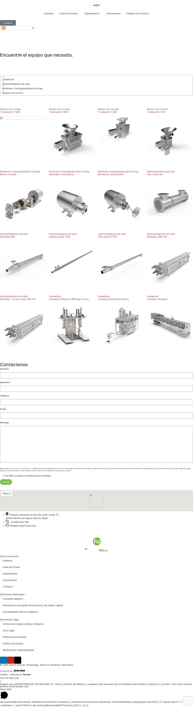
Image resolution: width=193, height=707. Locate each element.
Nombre (4, 369)
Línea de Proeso (11, 567)
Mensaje (4, 422)
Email (3, 409)
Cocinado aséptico (13, 598)
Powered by (7, 671)
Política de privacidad (14, 637)
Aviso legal (8, 630)
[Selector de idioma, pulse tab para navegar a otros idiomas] (17, 28)
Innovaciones (114, 13)
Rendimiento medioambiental (18, 650)
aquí (26, 686)
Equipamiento (92, 13)
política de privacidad (38, 475)
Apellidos (5, 382)
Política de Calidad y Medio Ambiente (23, 624)
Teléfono (4, 396)
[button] (96, 693)
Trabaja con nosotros (137, 13)
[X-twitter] (17, 660)
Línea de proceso (68, 13)
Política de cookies (13, 643)
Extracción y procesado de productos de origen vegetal (33, 605)
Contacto (8, 586)
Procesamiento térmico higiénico (20, 611)
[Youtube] (10, 660)
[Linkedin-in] (3, 660)
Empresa (49, 13)
